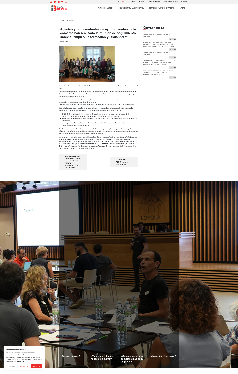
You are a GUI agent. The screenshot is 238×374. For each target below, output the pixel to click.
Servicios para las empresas (162, 8)
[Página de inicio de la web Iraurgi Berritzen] (59, 8)
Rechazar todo (24, 366)
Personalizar (11, 366)
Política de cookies (19, 361)
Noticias (133, 2)
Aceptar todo (36, 366)
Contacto (184, 2)
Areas (182, 8)
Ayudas (141, 2)
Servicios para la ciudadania (131, 8)
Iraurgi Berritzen (106, 8)
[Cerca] (42, 348)
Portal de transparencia (171, 2)
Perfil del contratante (154, 2)
